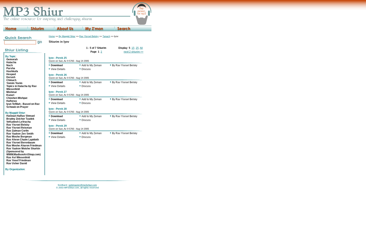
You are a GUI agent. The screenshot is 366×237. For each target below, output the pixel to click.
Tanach (106, 36)
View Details (58, 69)
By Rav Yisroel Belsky (124, 65)
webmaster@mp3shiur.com (83, 185)
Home (52, 36)
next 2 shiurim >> (133, 51)
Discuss (86, 69)
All (141, 47)
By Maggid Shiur (67, 36)
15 (133, 47)
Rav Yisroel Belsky (89, 36)
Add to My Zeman (92, 65)
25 (137, 47)
